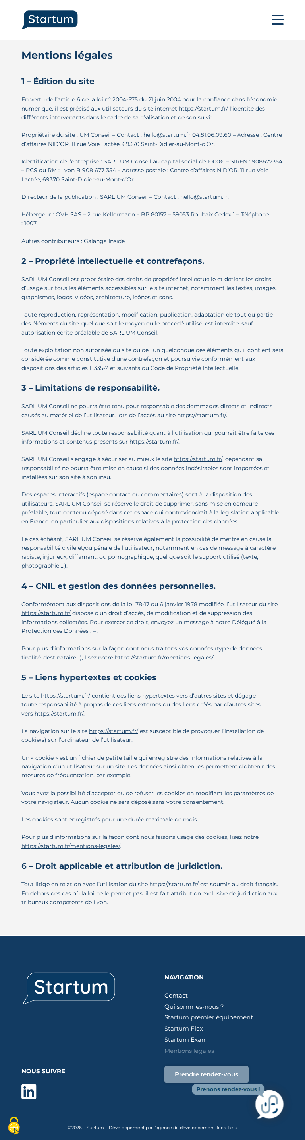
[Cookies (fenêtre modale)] (14, 1126)
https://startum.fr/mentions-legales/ (164, 657)
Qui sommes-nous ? (194, 1006)
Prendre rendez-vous (206, 1074)
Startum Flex (183, 1028)
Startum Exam (186, 1039)
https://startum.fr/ (201, 415)
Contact (176, 995)
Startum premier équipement (208, 1017)
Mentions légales (189, 1050)
